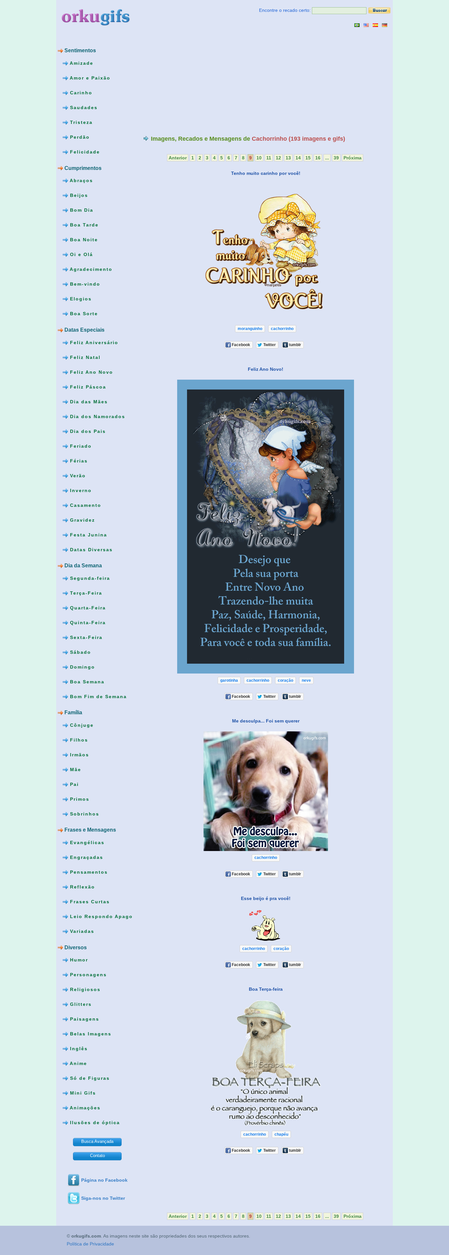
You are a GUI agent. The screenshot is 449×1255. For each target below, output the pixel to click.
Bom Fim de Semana (97, 696)
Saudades (83, 107)
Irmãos (78, 754)
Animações (84, 1107)
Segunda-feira (89, 577)
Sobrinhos (83, 814)
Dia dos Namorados (96, 416)
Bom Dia (80, 210)
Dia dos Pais (87, 431)
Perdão (79, 137)
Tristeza (80, 122)
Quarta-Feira (87, 607)
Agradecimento (90, 269)
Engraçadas (85, 857)
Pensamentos (88, 872)
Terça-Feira (85, 592)
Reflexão (81, 886)
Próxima (352, 157)
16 (317, 157)
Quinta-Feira (87, 622)
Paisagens (83, 1019)
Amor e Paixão (89, 78)
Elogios (80, 298)
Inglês (78, 1048)
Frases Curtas (89, 901)
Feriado (80, 445)
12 (278, 157)
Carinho (80, 92)
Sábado (79, 651)
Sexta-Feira (85, 637)
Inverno (80, 490)
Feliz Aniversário (93, 342)
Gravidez (81, 519)
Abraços (80, 180)
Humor (78, 959)
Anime (77, 1063)
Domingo (81, 666)
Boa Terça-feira (266, 989)
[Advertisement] (198, 81)
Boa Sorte (83, 313)
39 (336, 157)
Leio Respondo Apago (100, 916)
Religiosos (84, 989)
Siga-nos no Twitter (103, 1198)
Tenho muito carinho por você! (265, 173)
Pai (73, 784)
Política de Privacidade (90, 1244)
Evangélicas (86, 842)
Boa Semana (86, 681)
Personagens (87, 974)
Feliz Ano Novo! (265, 369)
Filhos (78, 740)
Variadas (81, 931)
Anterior (178, 157)
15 (308, 157)
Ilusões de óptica (94, 1122)
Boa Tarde (83, 224)
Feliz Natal (84, 357)
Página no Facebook (104, 1180)
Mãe (74, 769)
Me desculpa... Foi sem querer (265, 720)
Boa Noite (83, 239)
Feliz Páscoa (87, 386)
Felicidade (84, 151)
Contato (97, 1155)
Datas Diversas (90, 549)
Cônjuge (81, 725)
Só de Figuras (89, 1078)
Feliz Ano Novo (90, 371)
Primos (78, 799)
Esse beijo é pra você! (266, 898)
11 (268, 157)
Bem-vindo (84, 284)
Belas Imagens (89, 1033)
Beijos (78, 195)
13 (288, 157)
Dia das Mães (88, 401)
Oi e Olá (80, 254)
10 (259, 157)
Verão (77, 475)
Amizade (80, 63)
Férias (78, 460)
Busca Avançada (97, 1141)
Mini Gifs (82, 1093)
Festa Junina (87, 534)
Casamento (84, 505)
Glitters (80, 1004)
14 (298, 157)
